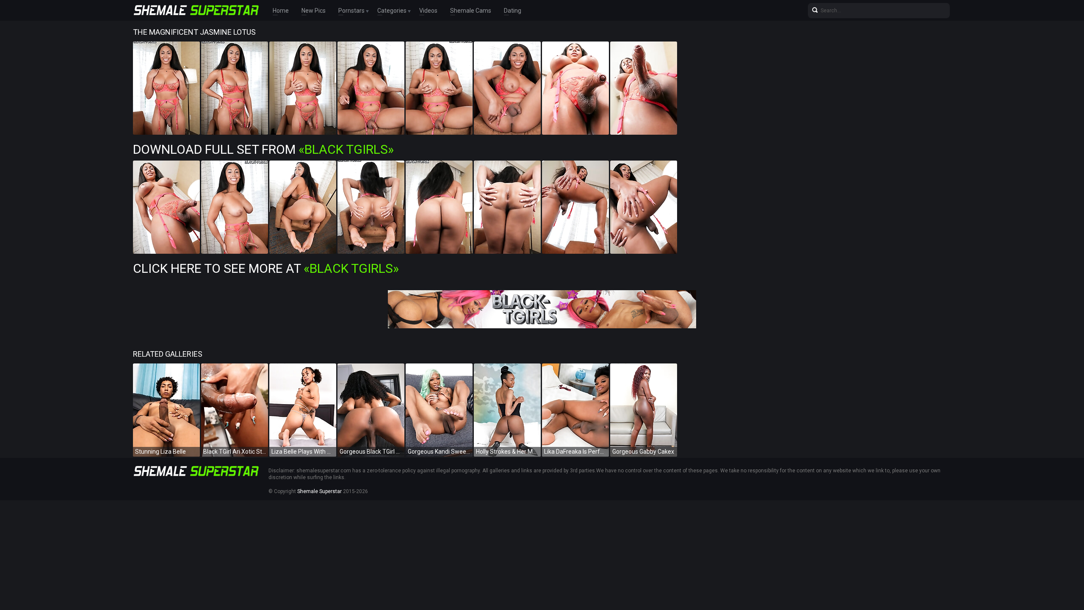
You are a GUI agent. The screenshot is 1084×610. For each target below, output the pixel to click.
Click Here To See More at (266, 268)
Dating (512, 10)
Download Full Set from (263, 149)
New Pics (313, 10)
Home (281, 10)
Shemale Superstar (319, 491)
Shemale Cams (470, 10)
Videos (428, 10)
